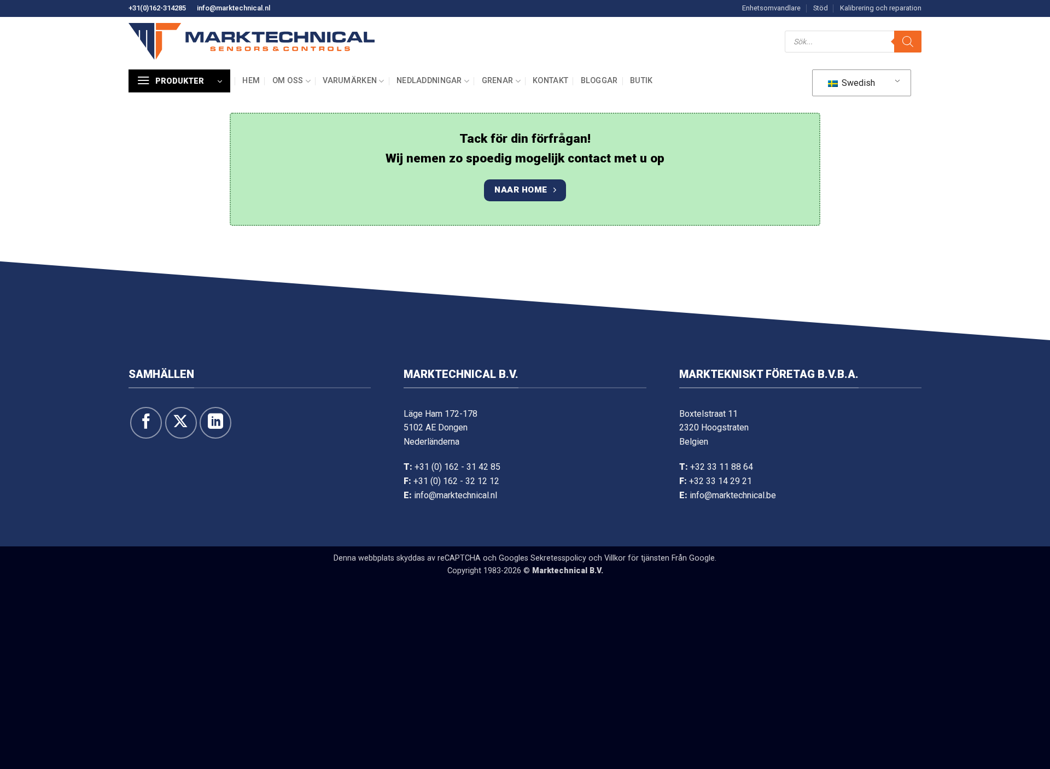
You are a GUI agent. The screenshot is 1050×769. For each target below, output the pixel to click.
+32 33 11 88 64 (721, 467)
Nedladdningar (429, 80)
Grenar (498, 80)
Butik (641, 80)
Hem (251, 80)
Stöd (820, 8)
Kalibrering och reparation (880, 8)
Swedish (857, 83)
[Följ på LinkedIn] (215, 423)
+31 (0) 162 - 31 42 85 (457, 467)
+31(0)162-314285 (157, 8)
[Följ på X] (181, 423)
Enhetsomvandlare (771, 8)
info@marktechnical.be (733, 495)
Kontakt (550, 80)
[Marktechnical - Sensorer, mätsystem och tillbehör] (252, 41)
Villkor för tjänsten (636, 558)
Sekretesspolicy (558, 558)
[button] (179, 80)
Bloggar (599, 80)
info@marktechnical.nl (233, 8)
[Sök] (907, 42)
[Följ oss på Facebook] (146, 423)
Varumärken (350, 80)
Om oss (288, 80)
